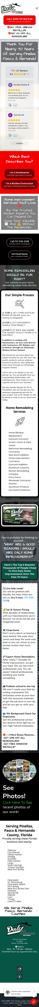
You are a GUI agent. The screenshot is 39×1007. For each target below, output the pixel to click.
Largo (11, 863)
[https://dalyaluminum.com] (12, 8)
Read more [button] (12, 100)
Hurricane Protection (19, 490)
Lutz (10, 897)
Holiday (11, 856)
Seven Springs (15, 865)
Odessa (11, 894)
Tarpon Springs (16, 867)
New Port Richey (16, 869)
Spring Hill (13, 892)
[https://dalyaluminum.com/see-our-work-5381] (19, 771)
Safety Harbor (15, 854)
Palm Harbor (14, 860)
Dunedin (12, 858)
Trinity (11, 899)
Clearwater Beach (16, 884)
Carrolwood (14, 852)
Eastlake (12, 890)
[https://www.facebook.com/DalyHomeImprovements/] (19, 976)
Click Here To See (17, 802)
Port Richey (13, 886)
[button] (37, 8)
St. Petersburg (15, 882)
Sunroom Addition (18, 464)
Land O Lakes (14, 901)
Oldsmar (12, 850)
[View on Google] (10, 85)
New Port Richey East (18, 888)
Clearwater (13, 880)
